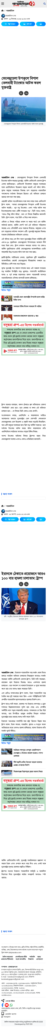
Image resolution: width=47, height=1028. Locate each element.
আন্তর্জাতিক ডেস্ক (10, 16)
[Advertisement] (23, 53)
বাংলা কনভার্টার (21, 959)
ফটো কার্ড (29, 24)
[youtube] (7, 1005)
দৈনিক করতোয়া (7, 957)
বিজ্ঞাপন (31, 959)
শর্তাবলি (32, 957)
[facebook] (2, 1005)
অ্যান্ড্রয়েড (7, 1017)
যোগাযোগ (39, 959)
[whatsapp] (11, 1005)
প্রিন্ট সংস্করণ (11, 24)
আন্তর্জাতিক (10, 10)
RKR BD (29, 1024)
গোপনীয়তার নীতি (21, 957)
